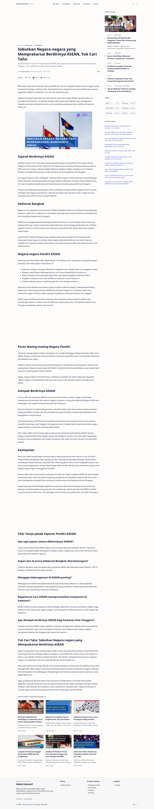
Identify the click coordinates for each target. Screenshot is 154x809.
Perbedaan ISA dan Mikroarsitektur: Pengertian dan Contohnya (117, 146)
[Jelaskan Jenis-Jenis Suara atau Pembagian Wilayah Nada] (86, 707)
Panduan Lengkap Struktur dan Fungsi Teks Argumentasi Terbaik (120, 80)
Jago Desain (61, 804)
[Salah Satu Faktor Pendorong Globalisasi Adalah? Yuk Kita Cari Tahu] (86, 741)
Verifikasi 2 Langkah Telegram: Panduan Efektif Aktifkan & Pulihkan (119, 68)
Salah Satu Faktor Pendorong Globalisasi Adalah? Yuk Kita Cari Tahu (85, 754)
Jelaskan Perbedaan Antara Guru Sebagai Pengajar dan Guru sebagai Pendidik (56, 754)
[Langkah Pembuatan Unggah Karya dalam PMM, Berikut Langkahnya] (31, 741)
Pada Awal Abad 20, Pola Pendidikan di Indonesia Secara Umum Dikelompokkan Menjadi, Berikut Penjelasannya (30, 719)
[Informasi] (118, 35)
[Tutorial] (117, 63)
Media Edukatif (22, 4)
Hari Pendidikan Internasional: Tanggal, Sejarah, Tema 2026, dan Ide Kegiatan (119, 133)
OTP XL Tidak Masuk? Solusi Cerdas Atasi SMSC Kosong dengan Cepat (119, 176)
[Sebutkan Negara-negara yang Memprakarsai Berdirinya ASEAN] (58, 130)
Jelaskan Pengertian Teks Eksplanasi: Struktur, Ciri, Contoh (118, 127)
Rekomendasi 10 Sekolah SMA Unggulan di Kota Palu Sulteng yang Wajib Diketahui (121, 40)
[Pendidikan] (126, 86)
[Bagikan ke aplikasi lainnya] (49, 78)
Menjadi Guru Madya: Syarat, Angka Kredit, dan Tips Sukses (57, 718)
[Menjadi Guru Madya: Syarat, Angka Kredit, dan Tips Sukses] (58, 707)
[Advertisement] (59, 25)
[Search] (136, 3)
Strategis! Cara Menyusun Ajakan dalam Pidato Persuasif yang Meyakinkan (119, 183)
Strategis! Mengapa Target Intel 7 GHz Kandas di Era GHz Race (118, 158)
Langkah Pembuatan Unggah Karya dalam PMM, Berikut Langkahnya (29, 754)
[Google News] (28, 799)
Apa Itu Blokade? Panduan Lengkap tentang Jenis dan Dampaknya (121, 90)
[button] (133, 3)
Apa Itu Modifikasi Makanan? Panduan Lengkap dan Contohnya (120, 57)
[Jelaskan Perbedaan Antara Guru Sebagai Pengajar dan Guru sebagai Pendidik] (58, 741)
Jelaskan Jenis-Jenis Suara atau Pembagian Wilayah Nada (86, 718)
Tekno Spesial (65, 785)
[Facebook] (19, 799)
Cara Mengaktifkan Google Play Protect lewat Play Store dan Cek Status (120, 139)
